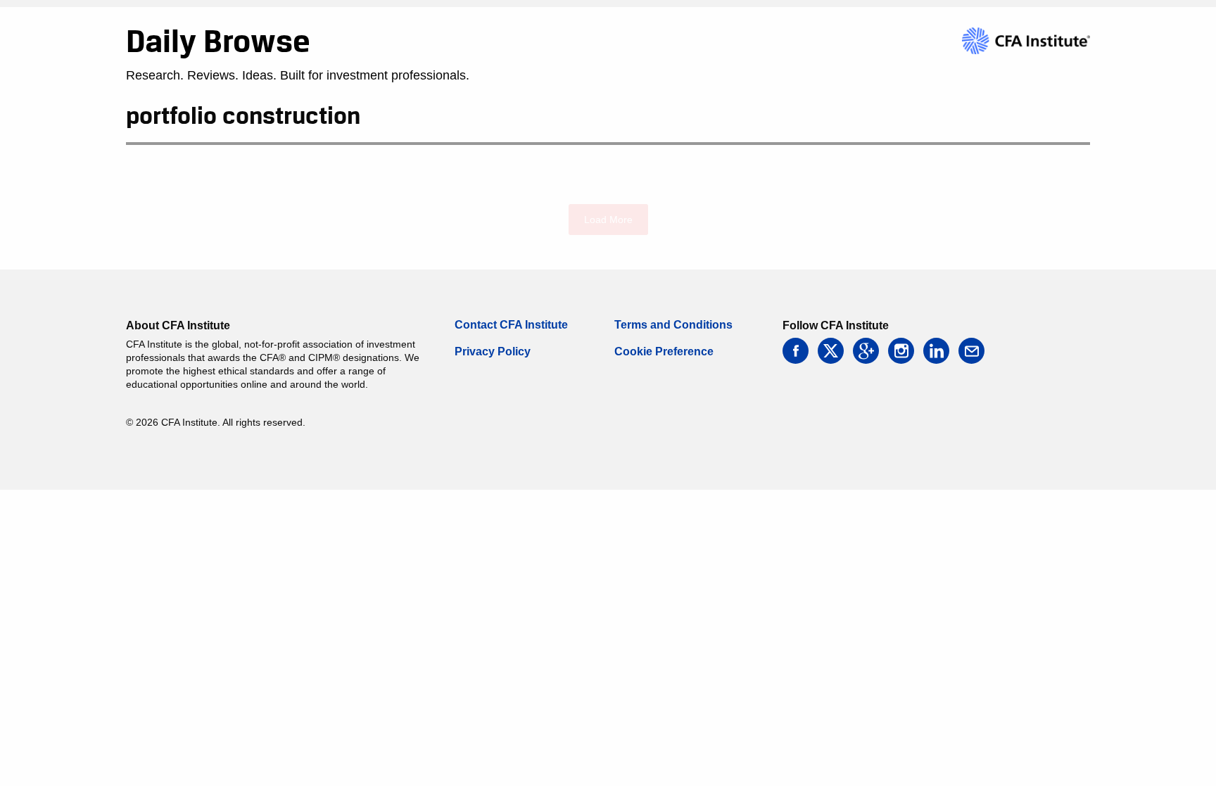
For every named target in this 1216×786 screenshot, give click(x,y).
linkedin (936, 351)
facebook (796, 351)
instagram (901, 351)
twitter (831, 351)
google (866, 351)
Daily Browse (218, 41)
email (971, 351)
